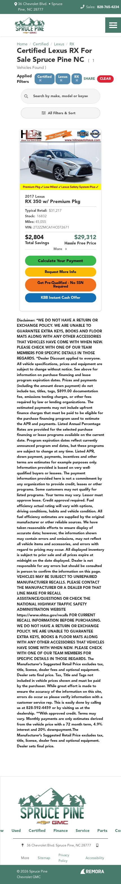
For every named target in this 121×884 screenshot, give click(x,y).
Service (82, 831)
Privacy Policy (64, 858)
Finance (60, 831)
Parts (102, 831)
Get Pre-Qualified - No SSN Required (60, 284)
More (57, 249)
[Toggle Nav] (113, 25)
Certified (37, 831)
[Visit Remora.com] (92, 873)
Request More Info (60, 272)
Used (16, 831)
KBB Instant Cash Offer (60, 298)
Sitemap (44, 858)
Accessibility (95, 858)
